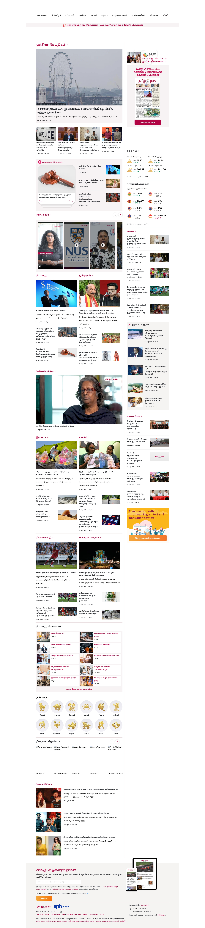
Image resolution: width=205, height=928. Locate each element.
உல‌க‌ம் (94, 15)
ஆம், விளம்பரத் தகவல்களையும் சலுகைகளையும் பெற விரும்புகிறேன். (63, 893)
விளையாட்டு (43, 538)
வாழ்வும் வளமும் (119, 15)
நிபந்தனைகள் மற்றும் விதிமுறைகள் (64, 921)
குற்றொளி (42, 215)
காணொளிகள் (139, 15)
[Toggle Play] (50, 245)
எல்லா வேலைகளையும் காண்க (79, 689)
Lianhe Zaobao (71, 914)
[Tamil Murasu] (44, 906)
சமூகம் (104, 15)
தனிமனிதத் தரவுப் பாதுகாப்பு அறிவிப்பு (65, 889)
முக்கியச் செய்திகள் (51, 44)
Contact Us (145, 905)
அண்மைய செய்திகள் (52, 162)
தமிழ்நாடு (69, 15)
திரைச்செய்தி (44, 784)
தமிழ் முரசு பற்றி (42, 921)
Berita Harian (82, 914)
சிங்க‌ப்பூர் (56, 15)
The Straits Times (42, 914)
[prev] (115, 215)
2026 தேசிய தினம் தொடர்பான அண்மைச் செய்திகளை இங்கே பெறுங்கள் (105, 25)
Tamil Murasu (93, 914)
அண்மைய (42, 15)
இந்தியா (82, 15)
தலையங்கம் (133, 416)
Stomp (102, 914)
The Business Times (58, 914)
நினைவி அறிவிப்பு (119, 921)
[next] (120, 215)
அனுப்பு (44, 898)
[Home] (61, 906)
